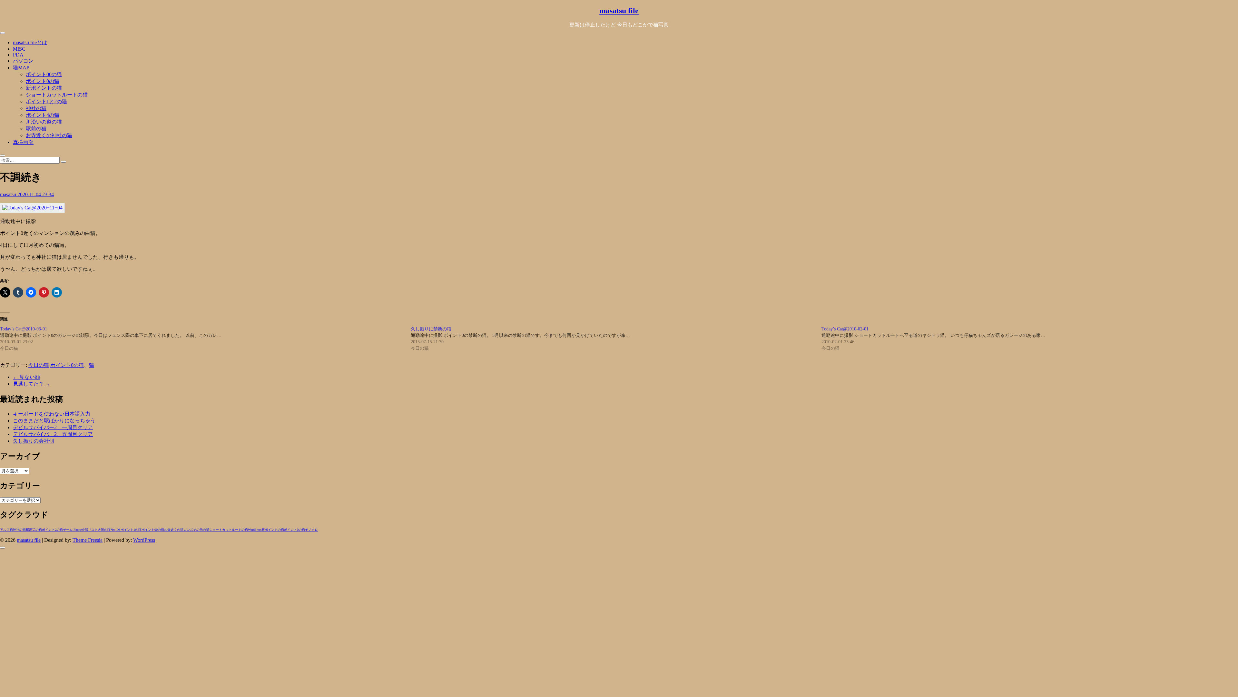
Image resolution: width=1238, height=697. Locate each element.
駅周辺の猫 (34, 529)
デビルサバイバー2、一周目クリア (53, 427)
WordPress (254, 529)
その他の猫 (201, 529)
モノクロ (311, 529)
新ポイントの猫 (44, 88)
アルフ (5, 529)
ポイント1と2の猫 (46, 101)
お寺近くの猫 (173, 529)
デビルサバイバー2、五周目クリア (53, 434)
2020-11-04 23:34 (35, 194)
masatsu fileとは (30, 42)
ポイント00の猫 (44, 74)
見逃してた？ (31, 384)
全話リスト (90, 529)
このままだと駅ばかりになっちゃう (54, 420)
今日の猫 (38, 365)
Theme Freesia (88, 540)
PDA (18, 54)
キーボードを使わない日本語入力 (51, 414)
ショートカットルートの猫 (57, 94)
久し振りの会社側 (33, 441)
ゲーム (68, 529)
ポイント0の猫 (42, 81)
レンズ (188, 529)
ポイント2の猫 (52, 529)
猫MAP (21, 67)
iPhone (77, 529)
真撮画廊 (23, 142)
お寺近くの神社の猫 (49, 135)
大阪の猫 (104, 529)
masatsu (8, 194)
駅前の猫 (36, 128)
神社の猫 (36, 108)
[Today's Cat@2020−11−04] (32, 207)
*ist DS (116, 529)
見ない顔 (26, 377)
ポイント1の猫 (131, 529)
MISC (19, 49)
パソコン (23, 61)
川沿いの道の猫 (44, 122)
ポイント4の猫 (42, 115)
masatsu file (619, 10)
